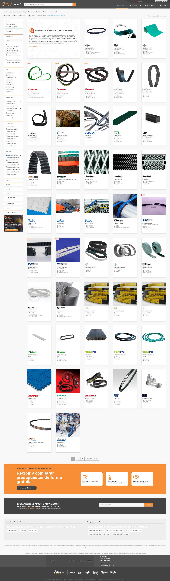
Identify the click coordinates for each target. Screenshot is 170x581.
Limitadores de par (12, 530)
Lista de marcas (103, 556)
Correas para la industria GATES (96, 527)
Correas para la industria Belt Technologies (99, 534)
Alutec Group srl (11, 53)
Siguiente (92, 458)
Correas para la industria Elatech (120, 534)
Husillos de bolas (33, 530)
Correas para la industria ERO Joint (137, 527)
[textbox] (48, 4)
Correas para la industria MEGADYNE (116, 527)
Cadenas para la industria (42, 527)
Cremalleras (23, 530)
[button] (14, 36)
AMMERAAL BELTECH (13, 55)
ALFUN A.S (10, 48)
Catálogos (133, 5)
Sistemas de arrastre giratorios (67, 527)
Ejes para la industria (27, 527)
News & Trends (150, 5)
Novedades (10, 31)
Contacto (68, 109)
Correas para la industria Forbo (133, 530)
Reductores (54, 527)
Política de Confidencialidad (30, 508)
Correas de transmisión (13, 527)
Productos (121, 5)
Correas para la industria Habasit (115, 530)
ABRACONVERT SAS (13, 46)
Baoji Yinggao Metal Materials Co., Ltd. (14, 62)
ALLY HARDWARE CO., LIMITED (14, 51)
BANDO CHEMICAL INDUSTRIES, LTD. (14, 60)
